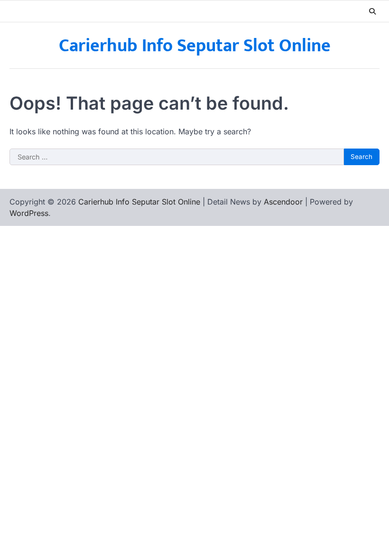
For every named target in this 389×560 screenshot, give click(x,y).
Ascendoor (283, 201)
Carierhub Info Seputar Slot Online (195, 46)
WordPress (28, 213)
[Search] (372, 11)
